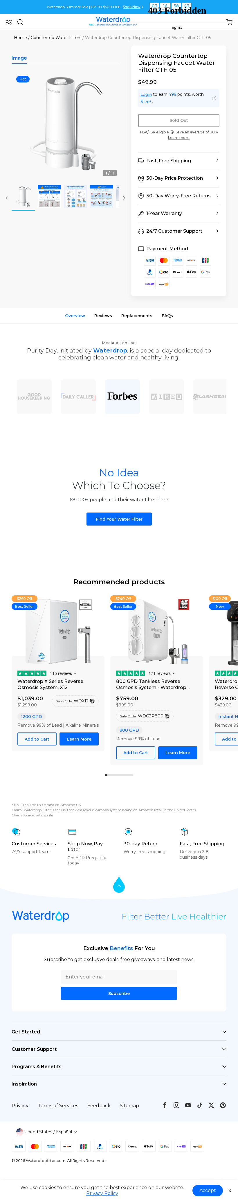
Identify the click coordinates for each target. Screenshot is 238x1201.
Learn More (79, 739)
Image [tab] (19, 58)
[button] (9, 22)
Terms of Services (58, 1105)
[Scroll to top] (119, 885)
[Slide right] (124, 198)
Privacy (20, 1105)
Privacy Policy (102, 1193)
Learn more (179, 137)
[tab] (108, 775)
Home (20, 37)
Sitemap (129, 1105)
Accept (207, 1190)
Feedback (99, 1105)
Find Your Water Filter (119, 519)
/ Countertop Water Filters (54, 37)
